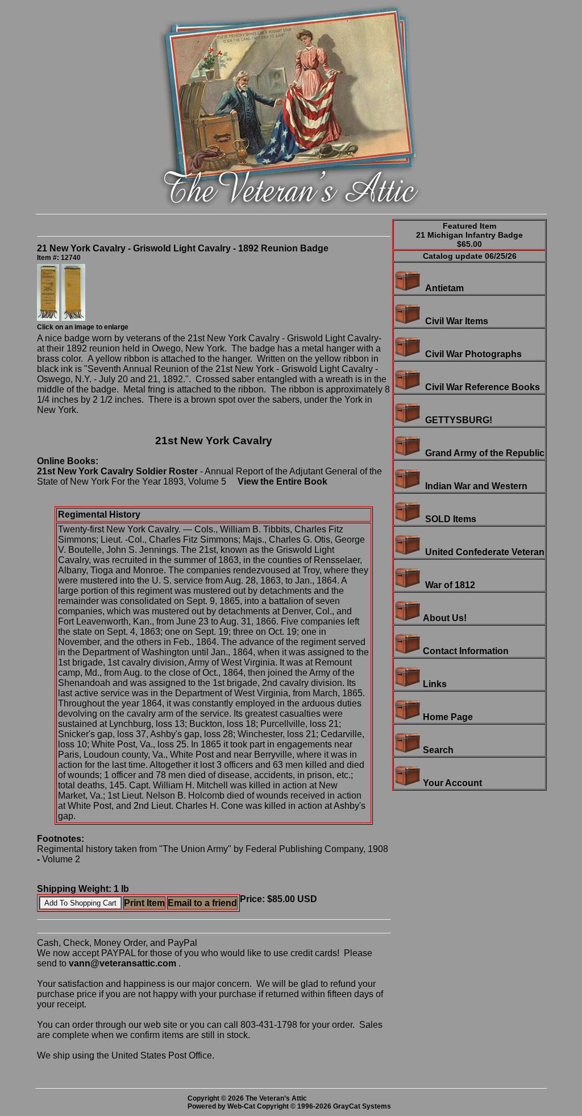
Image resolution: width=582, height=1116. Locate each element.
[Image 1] (49, 318)
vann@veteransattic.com (122, 963)
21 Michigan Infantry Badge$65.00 (469, 239)
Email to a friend (202, 903)
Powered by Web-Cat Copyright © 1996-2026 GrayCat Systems (291, 1106)
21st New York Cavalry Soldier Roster (117, 471)
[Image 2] (73, 318)
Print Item (144, 903)
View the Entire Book (282, 481)
